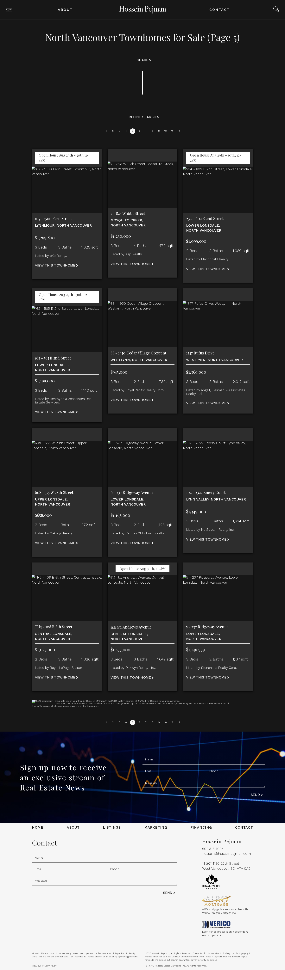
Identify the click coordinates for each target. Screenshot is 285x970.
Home (37, 827)
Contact (219, 10)
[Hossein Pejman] (142, 9)
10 (165, 131)
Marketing (155, 827)
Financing (201, 827)
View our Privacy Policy (44, 965)
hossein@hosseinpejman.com (226, 853)
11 (172, 131)
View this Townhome (55, 265)
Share (142, 60)
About (65, 10)
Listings (112, 827)
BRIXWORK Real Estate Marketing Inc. (165, 965)
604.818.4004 (213, 849)
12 (179, 131)
